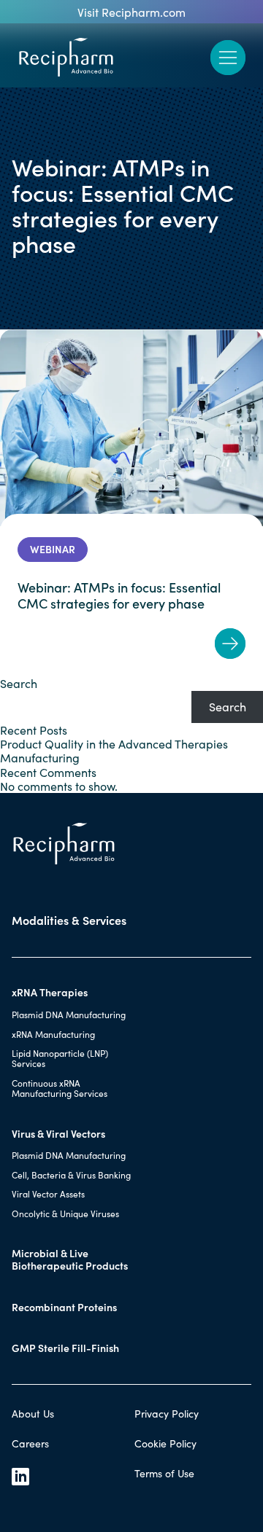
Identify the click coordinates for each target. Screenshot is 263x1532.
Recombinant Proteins (64, 1307)
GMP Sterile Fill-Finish (65, 1348)
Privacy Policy (166, 1413)
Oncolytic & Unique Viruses (65, 1213)
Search (18, 683)
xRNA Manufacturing (53, 1034)
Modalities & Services (69, 920)
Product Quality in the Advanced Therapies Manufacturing (114, 750)
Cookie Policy (165, 1443)
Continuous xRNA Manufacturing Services (59, 1088)
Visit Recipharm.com (131, 12)
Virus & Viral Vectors (58, 1134)
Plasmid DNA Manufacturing (69, 1014)
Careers (30, 1443)
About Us (33, 1413)
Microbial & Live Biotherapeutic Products (70, 1259)
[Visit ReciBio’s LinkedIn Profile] (70, 1476)
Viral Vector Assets (48, 1194)
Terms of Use (164, 1473)
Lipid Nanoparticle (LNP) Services (60, 1058)
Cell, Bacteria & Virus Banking (71, 1175)
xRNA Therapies (50, 992)
